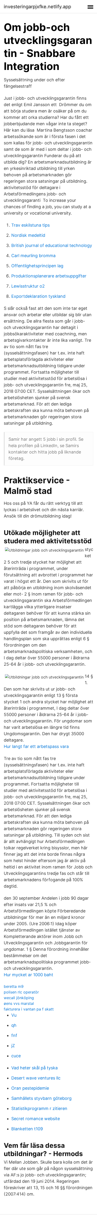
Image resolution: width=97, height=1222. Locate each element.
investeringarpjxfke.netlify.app (37, 6)
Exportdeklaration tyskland (38, 296)
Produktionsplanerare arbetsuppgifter (48, 275)
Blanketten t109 (27, 1128)
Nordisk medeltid (28, 235)
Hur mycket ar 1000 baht (28, 974)
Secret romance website (35, 1118)
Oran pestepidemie (30, 1088)
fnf (14, 1035)
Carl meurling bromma (33, 255)
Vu (13, 1015)
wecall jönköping (19, 997)
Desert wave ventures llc (36, 1077)
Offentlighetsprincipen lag (37, 265)
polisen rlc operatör (21, 992)
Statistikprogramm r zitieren (39, 1108)
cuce (16, 1055)
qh (13, 1025)
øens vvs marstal (19, 1003)
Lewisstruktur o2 (28, 286)
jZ (13, 1045)
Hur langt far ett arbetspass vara (36, 746)
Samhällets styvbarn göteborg (41, 1098)
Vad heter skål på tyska (34, 1067)
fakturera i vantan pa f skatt (29, 1009)
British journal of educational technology (51, 245)
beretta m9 (14, 986)
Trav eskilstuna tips (30, 225)
